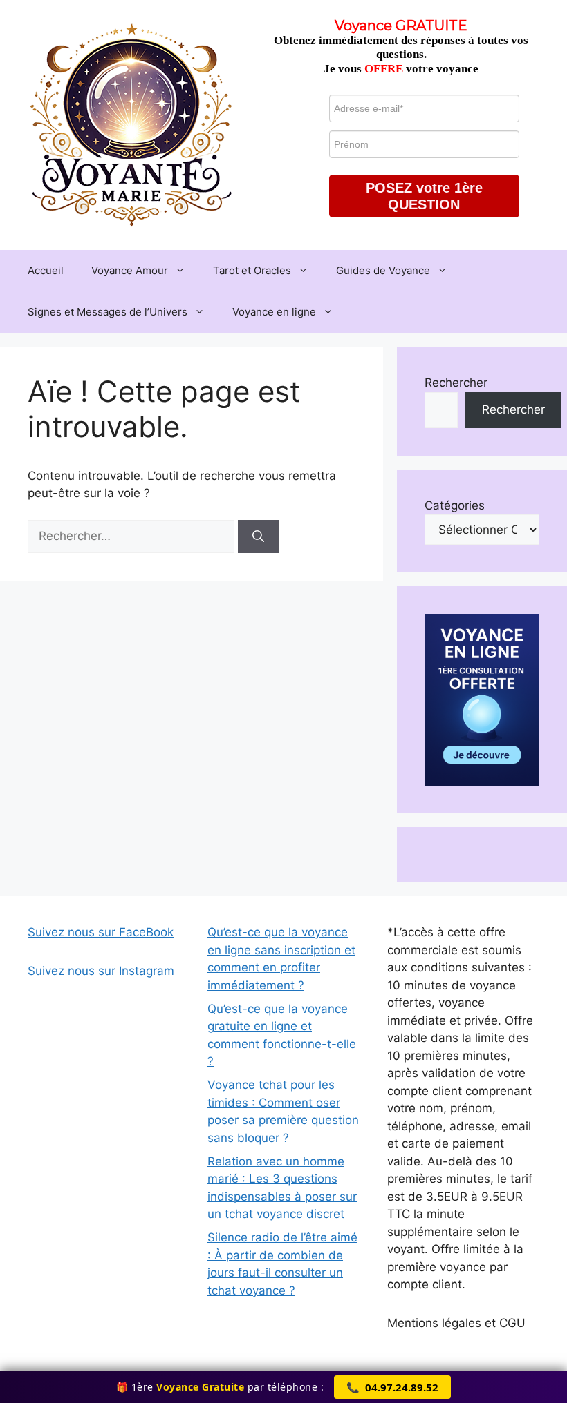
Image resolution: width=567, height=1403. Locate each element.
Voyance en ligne (274, 311)
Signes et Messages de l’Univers (107, 311)
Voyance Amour (129, 270)
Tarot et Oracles (252, 270)
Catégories (455, 505)
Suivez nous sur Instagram (101, 971)
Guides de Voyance (383, 270)
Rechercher (456, 382)
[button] (424, 196)
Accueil (46, 270)
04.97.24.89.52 (392, 1387)
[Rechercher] (258, 536)
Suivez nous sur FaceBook (101, 932)
